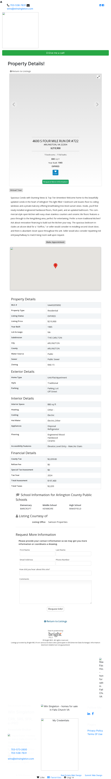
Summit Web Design (93, 775)
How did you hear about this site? (34, 569)
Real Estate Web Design (71, 775)
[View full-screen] (98, 77)
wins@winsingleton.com (20, 8)
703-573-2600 (19, 749)
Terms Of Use (94, 734)
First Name (25, 550)
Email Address (26, 559)
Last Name (60, 550)
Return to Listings (21, 71)
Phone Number (63, 559)
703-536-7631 (18, 5)
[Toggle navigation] (105, 30)
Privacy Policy (95, 730)
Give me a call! (56, 52)
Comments (24, 579)
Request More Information (55, 181)
